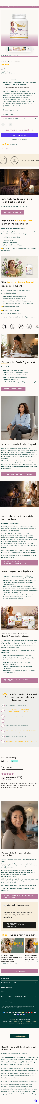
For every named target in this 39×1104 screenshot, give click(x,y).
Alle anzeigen (19, 971)
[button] (5, 144)
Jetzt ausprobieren (13, 389)
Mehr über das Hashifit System (19, 474)
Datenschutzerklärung (19, 1021)
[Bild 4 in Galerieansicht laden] (24, 49)
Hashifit (3, 59)
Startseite (4, 55)
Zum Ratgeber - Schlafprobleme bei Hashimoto (15, 925)
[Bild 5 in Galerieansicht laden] (29, 49)
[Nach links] (5, 49)
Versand (8, 74)
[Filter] (3, 768)
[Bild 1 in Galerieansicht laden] (10, 49)
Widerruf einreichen (19, 1036)
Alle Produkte (13, 55)
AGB (35, 1021)
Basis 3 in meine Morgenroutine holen (15, 562)
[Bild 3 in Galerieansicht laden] (19, 49)
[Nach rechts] (34, 49)
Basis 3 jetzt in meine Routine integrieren (18, 896)
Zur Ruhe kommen (12, 212)
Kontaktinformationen (26, 1024)
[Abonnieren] (37, 1002)
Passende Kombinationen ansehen (16, 680)
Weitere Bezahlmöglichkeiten (19, 139)
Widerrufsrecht (29, 1021)
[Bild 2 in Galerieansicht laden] (15, 49)
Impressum (11, 1024)
